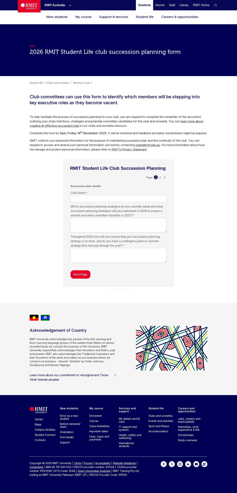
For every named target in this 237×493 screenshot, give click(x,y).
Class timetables (99, 426)
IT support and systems (128, 428)
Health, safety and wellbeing (130, 436)
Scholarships (186, 435)
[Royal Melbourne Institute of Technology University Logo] (29, 6)
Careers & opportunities (179, 17)
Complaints (36, 467)
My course (83, 17)
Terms (77, 463)
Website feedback (124, 463)
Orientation (66, 432)
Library (39, 419)
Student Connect (45, 434)
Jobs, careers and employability (189, 420)
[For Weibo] (204, 463)
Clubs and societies (160, 415)
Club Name (78, 192)
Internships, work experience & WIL (189, 428)
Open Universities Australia (94, 470)
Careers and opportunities (187, 410)
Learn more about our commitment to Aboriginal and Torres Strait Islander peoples (69, 377)
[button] (215, 5)
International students (126, 445)
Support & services (113, 17)
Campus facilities (45, 429)
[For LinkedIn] (188, 463)
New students (57, 17)
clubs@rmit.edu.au (148, 145)
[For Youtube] (196, 463)
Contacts (40, 440)
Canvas (94, 420)
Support (65, 442)
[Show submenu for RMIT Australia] (68, 5)
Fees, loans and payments (99, 438)
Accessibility (103, 463)
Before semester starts (70, 425)
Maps (38, 424)
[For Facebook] (164, 463)
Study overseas (187, 440)
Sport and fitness (158, 426)
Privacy (88, 463)
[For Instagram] (180, 463)
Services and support (127, 410)
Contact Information (118, 289)
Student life (145, 17)
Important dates (98, 431)
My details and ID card (129, 420)
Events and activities (160, 420)
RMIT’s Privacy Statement (129, 149)
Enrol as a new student (69, 417)
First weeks (67, 437)
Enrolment (95, 415)
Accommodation (158, 431)
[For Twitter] (172, 463)
